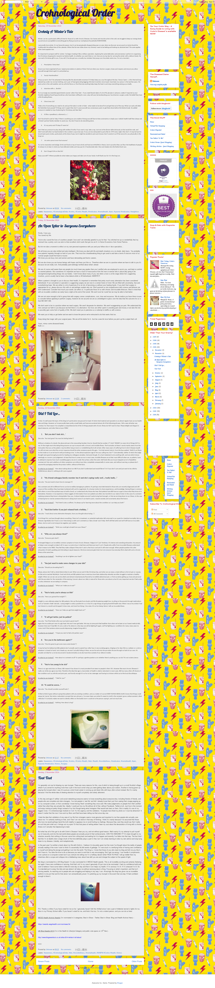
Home (90, 961)
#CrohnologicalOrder (60, 212)
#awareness (48, 212)
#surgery (64, 764)
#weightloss (135, 212)
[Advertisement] (165, 437)
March (157, 397)
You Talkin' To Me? (156, 138)
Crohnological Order (75, 12)
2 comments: (66, 399)
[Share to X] (81, 208)
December (158, 350)
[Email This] (76, 208)
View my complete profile (158, 84)
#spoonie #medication (122, 212)
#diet (90, 761)
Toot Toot (45, 778)
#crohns (72, 212)
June (157, 386)
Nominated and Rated (157, 134)
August (157, 380)
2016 (155, 340)
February (158, 400)
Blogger (120, 983)
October (158, 373)
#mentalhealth (103, 212)
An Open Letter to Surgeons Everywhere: (67, 225)
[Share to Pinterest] (86, 208)
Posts (155, 510)
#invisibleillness (104, 761)
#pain (111, 212)
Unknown (156, 81)
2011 (154, 415)
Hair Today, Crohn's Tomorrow (167, 262)
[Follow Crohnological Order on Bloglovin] (161, 110)
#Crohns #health (81, 212)
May (156, 390)
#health (95, 761)
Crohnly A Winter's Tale (55, 31)
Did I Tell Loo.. (49, 413)
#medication (92, 212)
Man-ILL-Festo (165, 297)
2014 (155, 347)
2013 (155, 408)
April (157, 393)
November (158, 353)
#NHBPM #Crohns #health (106, 953)
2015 (155, 344)
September (158, 376)
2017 (155, 337)
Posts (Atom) (95, 968)
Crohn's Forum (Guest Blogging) (161, 142)
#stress (57, 764)
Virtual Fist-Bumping (157, 126)
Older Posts (137, 961)
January (158, 403)
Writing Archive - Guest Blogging (162, 146)
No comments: (66, 208)
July (156, 383)
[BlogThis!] (79, 208)
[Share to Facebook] (83, 208)
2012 (155, 411)
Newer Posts (43, 961)
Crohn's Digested (155, 130)
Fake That (163, 280)
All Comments (158, 514)
